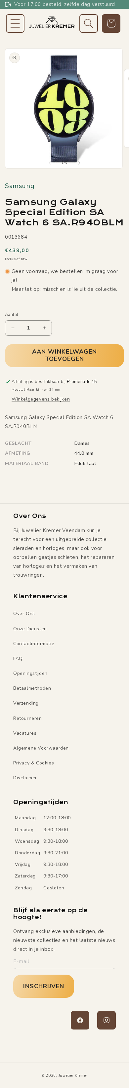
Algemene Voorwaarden (41, 748)
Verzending (26, 703)
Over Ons (24, 613)
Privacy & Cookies (33, 763)
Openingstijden (30, 673)
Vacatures (24, 733)
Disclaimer (25, 778)
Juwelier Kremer (73, 1075)
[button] (15, 23)
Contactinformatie (33, 644)
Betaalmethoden (32, 688)
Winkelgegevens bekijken (41, 399)
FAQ (18, 658)
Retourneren (27, 718)
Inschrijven (43, 986)
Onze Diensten (30, 629)
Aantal (11, 315)
